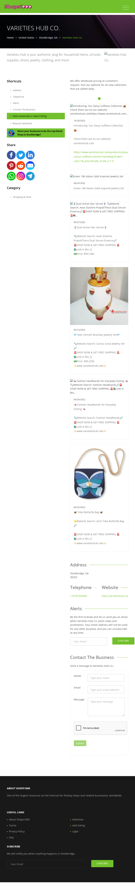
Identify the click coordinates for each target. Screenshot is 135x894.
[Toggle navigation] (126, 8)
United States (26, 37)
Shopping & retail (21, 196)
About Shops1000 (19, 819)
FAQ (11, 837)
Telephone (18, 96)
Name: (78, 675)
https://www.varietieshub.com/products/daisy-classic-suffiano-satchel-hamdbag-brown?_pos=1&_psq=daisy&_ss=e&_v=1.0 (101, 156)
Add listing (78, 825)
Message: (79, 699)
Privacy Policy (17, 831)
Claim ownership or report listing (29, 116)
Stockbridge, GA (48, 37)
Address (16, 90)
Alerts (15, 103)
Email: (77, 687)
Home (10, 37)
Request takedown (22, 123)
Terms (12, 825)
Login (75, 831)
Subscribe (123, 640)
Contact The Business (23, 109)
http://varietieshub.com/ (116, 596)
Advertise (77, 819)
